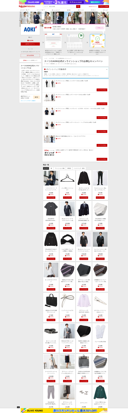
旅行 (70, 10)
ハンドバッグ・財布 (79, 168)
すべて (46, 168)
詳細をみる (100, 27)
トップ (45, 58)
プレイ (94, 10)
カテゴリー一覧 (23, 10)
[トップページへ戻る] (27, 6)
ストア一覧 (51, 58)
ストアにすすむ (102, 89)
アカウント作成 (103, 6)
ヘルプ (106, 10)
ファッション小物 (59, 168)
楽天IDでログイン (93, 6)
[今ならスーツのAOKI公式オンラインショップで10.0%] (64, 19)
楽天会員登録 (30, 55)
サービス (82, 10)
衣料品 (69, 168)
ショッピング (56, 10)
